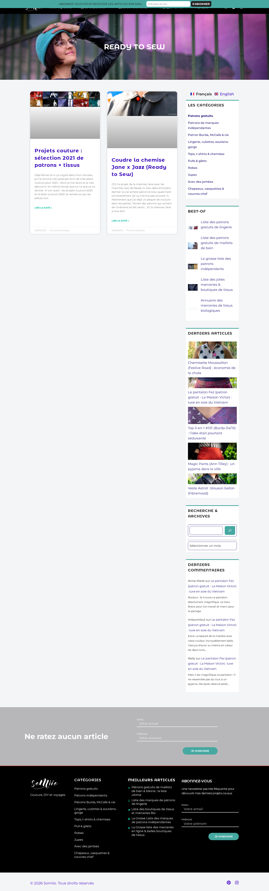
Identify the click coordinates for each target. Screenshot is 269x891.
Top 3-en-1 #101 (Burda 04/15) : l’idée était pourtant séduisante (212, 433)
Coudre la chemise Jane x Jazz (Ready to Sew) (139, 167)
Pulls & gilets (197, 161)
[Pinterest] (229, 883)
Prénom (142, 734)
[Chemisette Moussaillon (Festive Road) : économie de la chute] (212, 351)
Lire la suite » (43, 207)
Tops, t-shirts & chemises (206, 154)
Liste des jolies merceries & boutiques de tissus (217, 284)
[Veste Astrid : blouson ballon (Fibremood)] (212, 479)
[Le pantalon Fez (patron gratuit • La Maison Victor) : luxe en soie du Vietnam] (212, 383)
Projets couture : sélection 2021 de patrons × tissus (59, 157)
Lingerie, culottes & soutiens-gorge (95, 811)
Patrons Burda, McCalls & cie (94, 802)
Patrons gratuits (86, 788)
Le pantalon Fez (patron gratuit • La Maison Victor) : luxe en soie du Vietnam (210, 397)
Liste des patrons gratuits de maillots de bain (217, 243)
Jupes (192, 175)
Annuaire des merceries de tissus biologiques (217, 305)
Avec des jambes (200, 181)
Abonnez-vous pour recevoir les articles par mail (100, 4)
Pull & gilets (82, 826)
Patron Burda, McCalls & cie (208, 135)
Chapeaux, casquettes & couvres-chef (92, 855)
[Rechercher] (230, 530)
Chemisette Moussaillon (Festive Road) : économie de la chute (212, 368)
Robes (192, 168)
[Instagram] (237, 883)
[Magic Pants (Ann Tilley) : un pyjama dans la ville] (212, 452)
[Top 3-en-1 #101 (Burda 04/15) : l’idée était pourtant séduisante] (212, 416)
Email (140, 719)
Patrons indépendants (90, 795)
